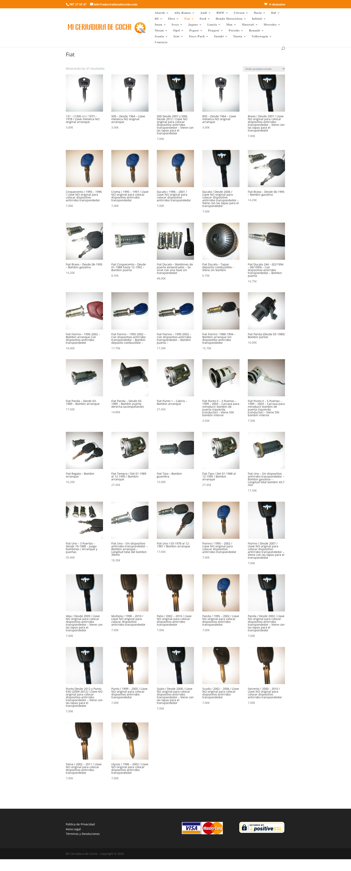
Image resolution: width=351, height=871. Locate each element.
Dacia (258, 13)
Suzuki (219, 36)
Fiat (187, 19)
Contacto (161, 42)
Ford (203, 19)
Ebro (171, 19)
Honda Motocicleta (229, 19)
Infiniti (257, 19)
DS (157, 19)
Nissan (159, 30)
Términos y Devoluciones (83, 834)
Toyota (237, 36)
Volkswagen (260, 36)
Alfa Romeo (182, 13)
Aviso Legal (73, 829)
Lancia (212, 25)
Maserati (248, 25)
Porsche (234, 30)
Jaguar (193, 25)
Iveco (175, 25)
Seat (176, 36)
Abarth (160, 13)
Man (229, 25)
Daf (273, 13)
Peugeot (213, 30)
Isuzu (158, 25)
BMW (220, 13)
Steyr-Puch (197, 36)
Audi (203, 13)
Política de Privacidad (80, 824)
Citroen (239, 13)
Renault (254, 30)
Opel (176, 30)
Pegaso (194, 30)
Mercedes (270, 25)
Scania (159, 36)
